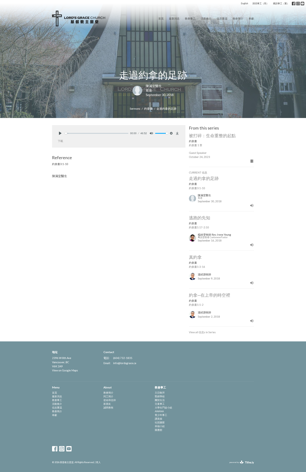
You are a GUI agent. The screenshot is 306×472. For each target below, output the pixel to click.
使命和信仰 (109, 400)
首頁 (161, 18)
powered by (239, 465)
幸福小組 (160, 426)
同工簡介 (108, 396)
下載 (60, 140)
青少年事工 (161, 414)
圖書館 (158, 429)
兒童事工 (160, 403)
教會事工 (190, 18)
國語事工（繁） (281, 3)
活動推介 (206, 18)
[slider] (96, 133)
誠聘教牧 (108, 407)
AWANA (159, 411)
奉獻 (251, 18)
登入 (98, 462)
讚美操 (158, 418)
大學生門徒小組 (163, 407)
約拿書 (148, 108)
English (244, 3)
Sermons (135, 108)
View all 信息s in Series (202, 332)
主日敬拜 (160, 392)
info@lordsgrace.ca (124, 363)
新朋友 (107, 403)
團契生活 (160, 400)
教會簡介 (238, 18)
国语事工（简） (261, 3)
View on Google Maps (65, 370)
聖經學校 (160, 396)
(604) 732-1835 (122, 358)
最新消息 (174, 18)
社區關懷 (160, 422)
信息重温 (222, 18)
